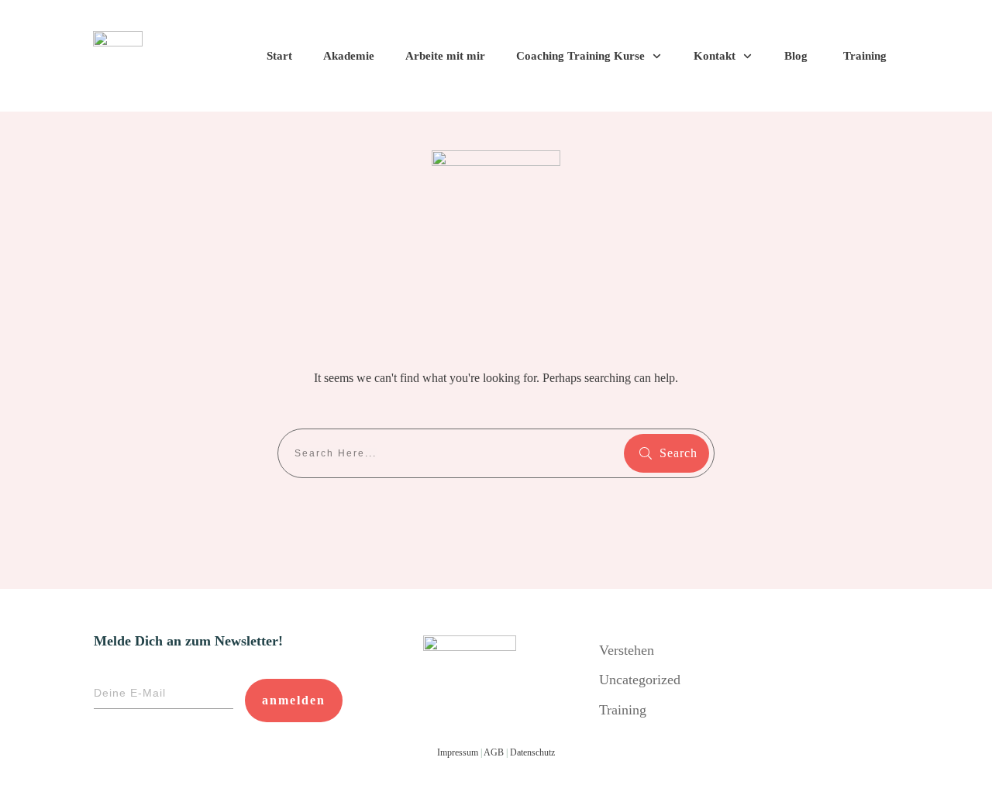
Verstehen (626, 650)
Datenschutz (532, 752)
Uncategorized (639, 679)
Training (622, 710)
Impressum (457, 752)
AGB (494, 752)
